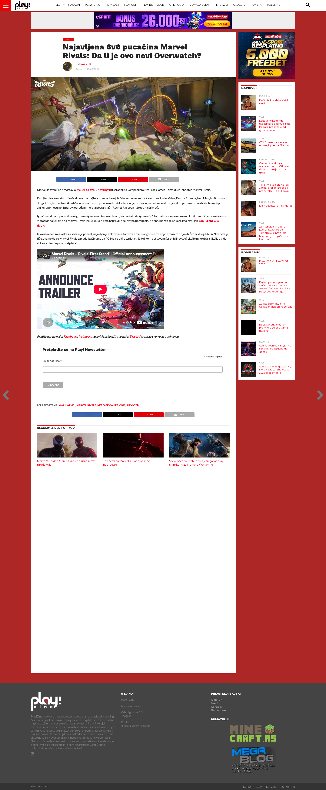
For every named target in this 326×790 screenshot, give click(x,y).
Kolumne (273, 4)
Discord (135, 336)
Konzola (216, 706)
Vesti (58, 4)
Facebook (70, 336)
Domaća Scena (199, 4)
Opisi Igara (176, 4)
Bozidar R (85, 64)
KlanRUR (216, 699)
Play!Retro (92, 4)
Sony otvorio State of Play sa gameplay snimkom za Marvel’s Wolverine (196, 462)
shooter (132, 405)
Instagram (85, 336)
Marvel (70, 405)
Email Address (52, 361)
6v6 (61, 405)
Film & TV (256, 4)
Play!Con (130, 4)
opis (122, 405)
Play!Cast (112, 4)
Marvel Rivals (86, 405)
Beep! (214, 703)
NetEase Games (107, 405)
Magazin (74, 4)
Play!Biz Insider (153, 4)
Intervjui (222, 4)
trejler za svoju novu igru (93, 189)
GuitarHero (218, 710)
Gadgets (239, 4)
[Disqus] (133, 519)
